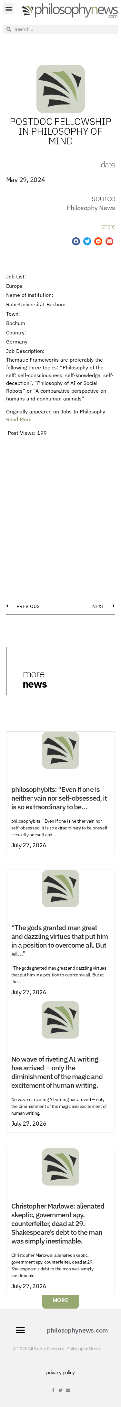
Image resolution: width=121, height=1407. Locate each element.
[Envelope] (68, 1390)
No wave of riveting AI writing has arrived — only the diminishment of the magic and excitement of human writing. (57, 1072)
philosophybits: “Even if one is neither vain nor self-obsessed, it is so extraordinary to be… (59, 798)
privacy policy (60, 1372)
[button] (8, 8)
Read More (19, 419)
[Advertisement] (60, 501)
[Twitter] (60, 1390)
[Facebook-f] (53, 1390)
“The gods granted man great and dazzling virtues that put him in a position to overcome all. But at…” (59, 940)
